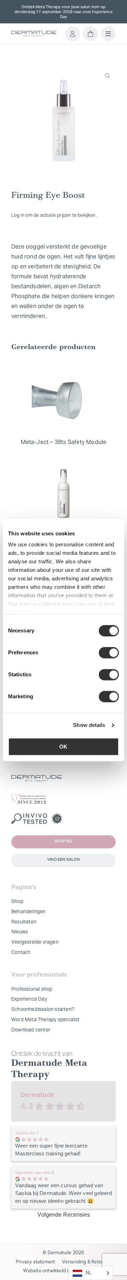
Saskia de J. (27, 1133)
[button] (108, 76)
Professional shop (31, 989)
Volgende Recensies (63, 1215)
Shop (17, 901)
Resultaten (23, 921)
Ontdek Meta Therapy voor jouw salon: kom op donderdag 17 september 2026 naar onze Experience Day (63, 11)
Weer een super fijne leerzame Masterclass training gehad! (51, 1149)
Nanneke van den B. (35, 1172)
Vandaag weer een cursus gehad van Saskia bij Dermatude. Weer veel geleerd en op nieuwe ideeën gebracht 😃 (63, 1193)
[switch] (109, 652)
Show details (89, 725)
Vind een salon (63, 860)
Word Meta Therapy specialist (45, 1019)
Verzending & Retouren (86, 1262)
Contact (20, 952)
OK (63, 747)
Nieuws (19, 931)
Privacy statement (35, 1262)
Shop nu (63, 841)
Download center (30, 1029)
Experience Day (29, 999)
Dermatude (37, 1094)
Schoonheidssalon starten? (42, 1009)
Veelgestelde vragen (35, 942)
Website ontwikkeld (44, 1271)
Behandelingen (28, 911)
